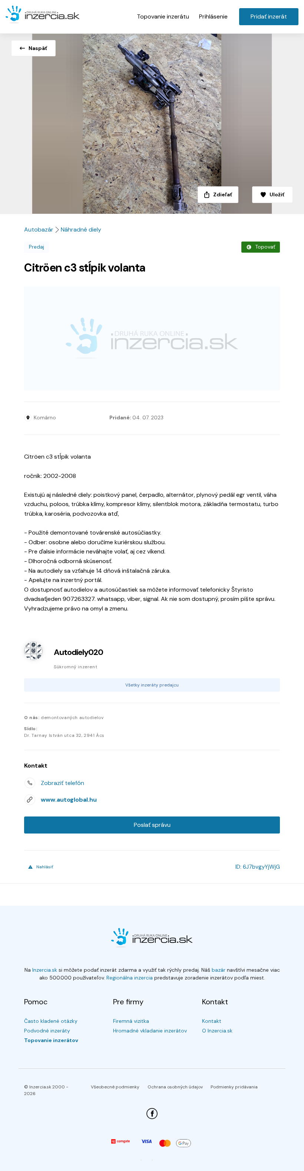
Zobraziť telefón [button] (62, 783)
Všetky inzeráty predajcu (152, 685)
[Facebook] (152, 1113)
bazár (218, 970)
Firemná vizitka (131, 1021)
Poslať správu (152, 825)
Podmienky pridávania (234, 1087)
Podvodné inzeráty (47, 1030)
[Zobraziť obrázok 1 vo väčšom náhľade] (152, 121)
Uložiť (277, 194)
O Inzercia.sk (217, 1030)
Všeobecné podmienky (115, 1087)
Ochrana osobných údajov (175, 1087)
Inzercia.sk (44, 970)
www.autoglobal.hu (69, 800)
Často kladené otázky (50, 1021)
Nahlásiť (44, 867)
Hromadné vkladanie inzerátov (150, 1030)
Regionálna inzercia (129, 977)
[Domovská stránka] (43, 15)
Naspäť (38, 48)
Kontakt (211, 1021)
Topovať (265, 246)
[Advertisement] (152, 338)
